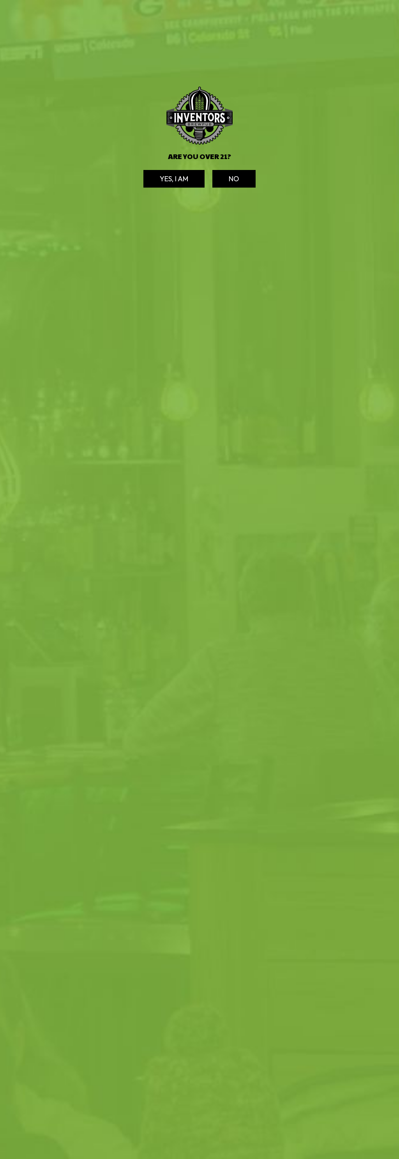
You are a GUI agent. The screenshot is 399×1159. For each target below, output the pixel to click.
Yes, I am (165, 181)
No (225, 181)
